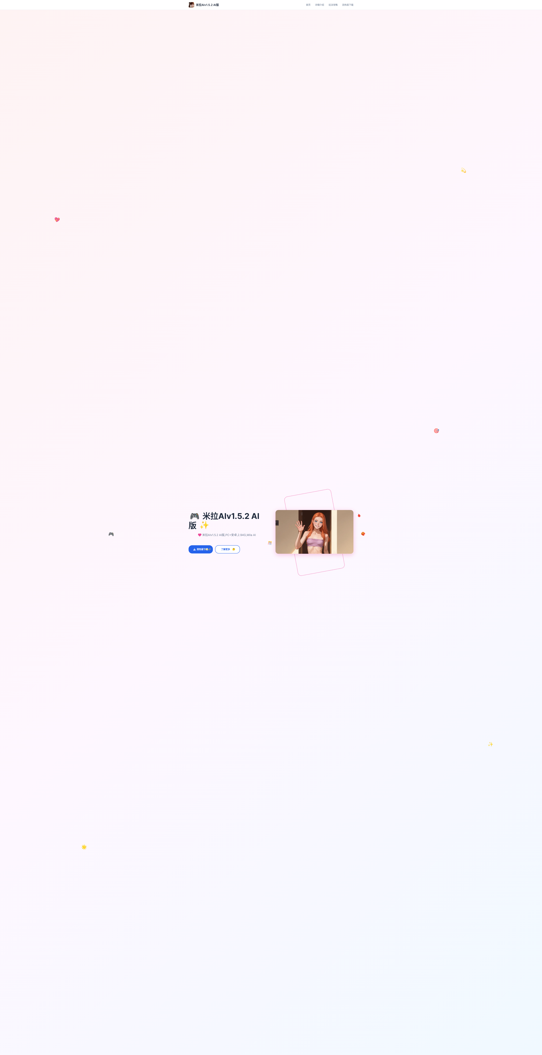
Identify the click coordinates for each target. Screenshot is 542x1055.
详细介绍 (319, 4)
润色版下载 (347, 4)
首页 (308, 4)
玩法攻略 (333, 4)
